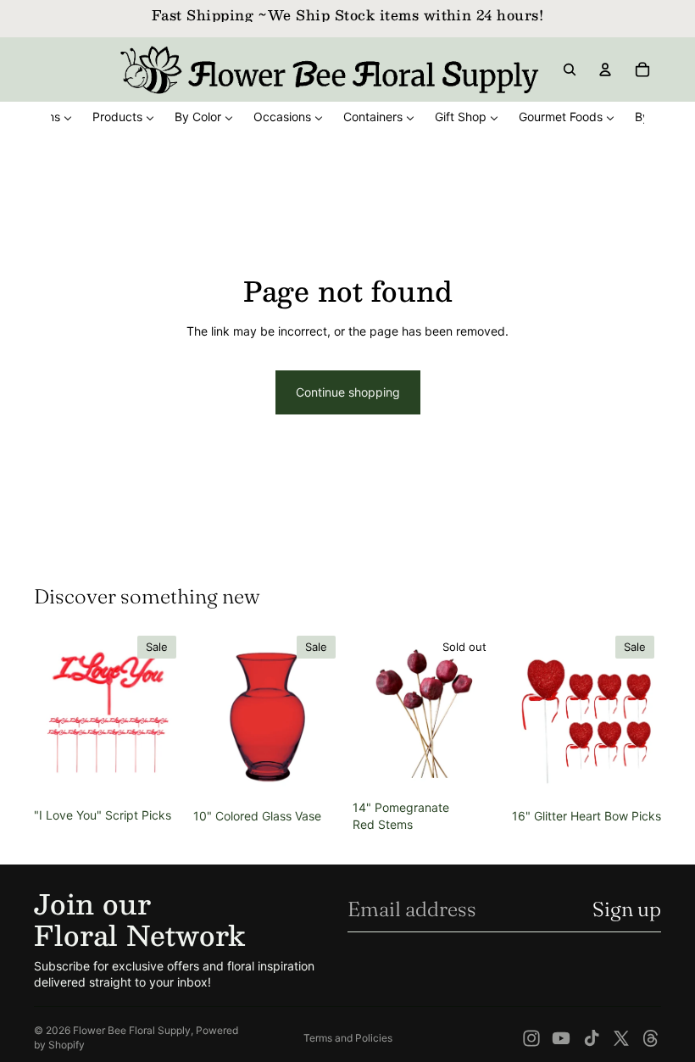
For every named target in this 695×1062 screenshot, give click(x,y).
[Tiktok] (591, 1038)
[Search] (569, 69)
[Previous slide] (52, 714)
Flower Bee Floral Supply (132, 1030)
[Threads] (651, 1038)
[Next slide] (164, 714)
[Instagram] (531, 1038)
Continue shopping (348, 392)
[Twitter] (621, 1038)
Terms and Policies (347, 1037)
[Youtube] (561, 1038)
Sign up (626, 909)
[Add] (157, 774)
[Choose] (316, 774)
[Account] (605, 69)
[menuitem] (123, 117)
